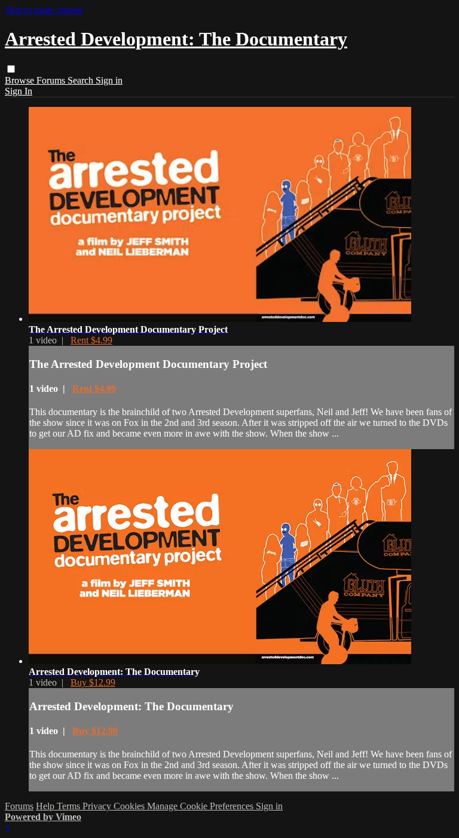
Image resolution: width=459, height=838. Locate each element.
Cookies (130, 806)
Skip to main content (43, 10)
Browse (20, 80)
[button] (11, 69)
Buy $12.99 (93, 682)
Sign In (18, 91)
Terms (69, 806)
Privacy (98, 806)
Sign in (109, 80)
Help (46, 806)
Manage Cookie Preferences (201, 806)
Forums (52, 80)
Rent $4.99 (91, 340)
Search (82, 80)
